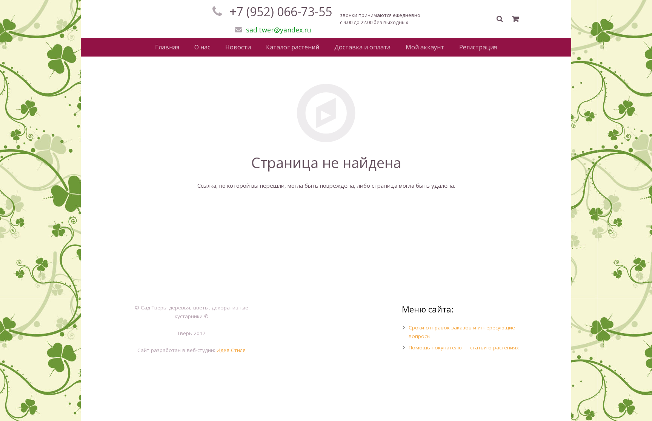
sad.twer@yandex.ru (278, 29)
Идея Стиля (231, 350)
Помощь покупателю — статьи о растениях (464, 347)
